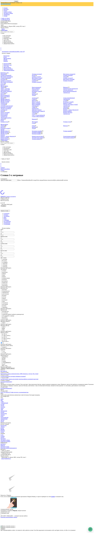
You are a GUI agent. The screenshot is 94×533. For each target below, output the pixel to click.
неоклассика (4, 413)
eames (2, 399)
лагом (2, 408)
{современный (4, 403)
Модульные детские (68, 79)
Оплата (5, 10)
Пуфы (33, 92)
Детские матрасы (68, 90)
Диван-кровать (5, 90)
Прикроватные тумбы (38, 111)
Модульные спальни (69, 74)
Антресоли (34, 98)
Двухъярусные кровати (37, 137)
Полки (2, 111)
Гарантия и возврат (5, 441)
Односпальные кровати (69, 136)
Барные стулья (67, 103)
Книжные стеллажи (6, 107)
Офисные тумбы (36, 109)
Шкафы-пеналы (5, 100)
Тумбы (33, 107)
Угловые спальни (67, 75)
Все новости (4, 371)
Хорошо (3, 528)
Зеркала (2, 119)
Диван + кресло (5, 88)
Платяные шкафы (36, 132)
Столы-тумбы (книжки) (38, 116)
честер (2, 421)
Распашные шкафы (36, 131)
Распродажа (6, 55)
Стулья (65, 100)
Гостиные (3, 79)
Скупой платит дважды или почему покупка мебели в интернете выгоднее (19, 379)
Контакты (3, 444)
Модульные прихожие (7, 76)
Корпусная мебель (8, 69)
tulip (2, 400)
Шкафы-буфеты (5, 99)
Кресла (2, 94)
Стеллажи (3, 104)
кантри (2, 405)
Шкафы (5, 59)
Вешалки (34, 119)
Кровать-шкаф (67, 111)
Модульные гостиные (7, 82)
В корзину (3, 205)
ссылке (53, 496)
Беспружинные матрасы (70, 91)
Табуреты (65, 107)
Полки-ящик (4, 115)
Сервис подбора (8, 12)
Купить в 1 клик (4, 210)
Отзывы (6, 8)
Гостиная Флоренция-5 (6, 381)
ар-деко (2, 404)
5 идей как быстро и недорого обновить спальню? (13, 376)
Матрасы (65, 87)
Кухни (5, 57)
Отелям (5, 15)
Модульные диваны (6, 91)
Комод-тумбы (36, 102)
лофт (2, 409)
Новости (3, 445)
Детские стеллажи (6, 108)
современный (4, 418)
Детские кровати (36, 139)
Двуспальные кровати (68, 137)
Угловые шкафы (67, 131)
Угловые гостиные (37, 74)
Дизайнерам (7, 14)
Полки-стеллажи (5, 112)
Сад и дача (6, 66)
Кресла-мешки (36, 88)
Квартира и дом (7, 65)
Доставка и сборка (8, 13)
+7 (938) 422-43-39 (5, 19)
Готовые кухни (36, 76)
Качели (2, 84)
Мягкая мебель (7, 58)
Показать (3, 368)
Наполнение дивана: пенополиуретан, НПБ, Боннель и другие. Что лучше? (19, 373)
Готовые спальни (37, 82)
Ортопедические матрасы (70, 88)
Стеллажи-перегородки (7, 105)
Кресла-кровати (5, 95)
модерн (2, 412)
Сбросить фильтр (10, 368)
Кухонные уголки (36, 91)
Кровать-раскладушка (37, 136)
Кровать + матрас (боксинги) (70, 109)
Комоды (34, 100)
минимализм (4, 410)
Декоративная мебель (9, 70)
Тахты (33, 95)
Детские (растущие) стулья (70, 104)
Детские (65, 76)
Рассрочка (6, 9)
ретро (2, 416)
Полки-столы (4, 113)
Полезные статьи (5, 446)
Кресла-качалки (36, 87)
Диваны (3, 87)
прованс (3, 414)
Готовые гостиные (6, 80)
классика (3, 407)
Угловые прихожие (6, 78)
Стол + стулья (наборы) (38, 115)
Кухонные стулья (68, 102)
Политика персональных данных (9, 517)
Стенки (34, 99)
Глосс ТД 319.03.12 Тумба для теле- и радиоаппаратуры (14, 392)
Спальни (34, 80)
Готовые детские (68, 78)
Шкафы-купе (5, 102)
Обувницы (35, 108)
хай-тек (2, 420)
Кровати (6, 61)
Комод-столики (36, 103)
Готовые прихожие (6, 75)
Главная (3, 167)
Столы (33, 113)
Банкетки (34, 94)
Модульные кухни (37, 78)
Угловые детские (68, 80)
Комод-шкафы (36, 104)
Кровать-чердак (67, 112)
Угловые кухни (36, 79)
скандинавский (4, 417)
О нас (2, 434)
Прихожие (3, 74)
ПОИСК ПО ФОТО (6, 4)
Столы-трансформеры (69, 98)
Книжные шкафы (36, 133)
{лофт (2, 401)
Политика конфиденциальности (9, 448)
